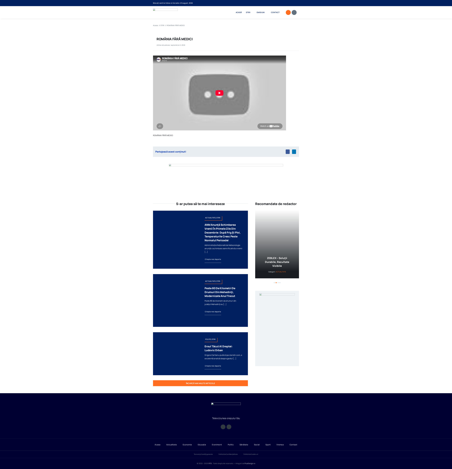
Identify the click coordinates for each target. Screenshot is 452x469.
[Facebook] (287, 152)
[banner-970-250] (226, 165)
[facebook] (294, 3)
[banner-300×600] (277, 302)
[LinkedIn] (294, 152)
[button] (274, 290)
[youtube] (298, 3)
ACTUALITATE (281, 279)
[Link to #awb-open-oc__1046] (288, 12)
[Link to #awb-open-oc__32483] (294, 12)
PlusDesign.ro (249, 463)
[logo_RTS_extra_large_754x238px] (226, 403)
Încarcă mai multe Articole (200, 383)
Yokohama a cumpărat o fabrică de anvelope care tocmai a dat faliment (277, 265)
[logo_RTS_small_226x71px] (165, 9)
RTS (210, 463)
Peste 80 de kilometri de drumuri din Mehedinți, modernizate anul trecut (220, 292)
